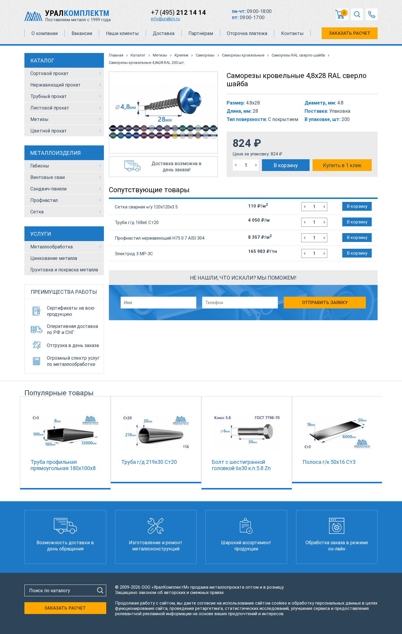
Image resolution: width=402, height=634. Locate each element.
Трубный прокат (48, 96)
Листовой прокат (49, 108)
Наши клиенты (122, 33)
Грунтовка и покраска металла (64, 270)
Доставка (164, 33)
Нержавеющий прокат (55, 85)
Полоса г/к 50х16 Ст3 (329, 462)
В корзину (286, 165)
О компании (44, 33)
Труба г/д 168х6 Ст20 (137, 222)
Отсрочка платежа (247, 33)
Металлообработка (51, 247)
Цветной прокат (48, 131)
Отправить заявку (325, 302)
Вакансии (82, 33)
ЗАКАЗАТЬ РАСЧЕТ (350, 33)
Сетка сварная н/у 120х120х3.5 (146, 207)
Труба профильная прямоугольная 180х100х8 (63, 465)
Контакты (292, 33)
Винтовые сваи (47, 177)
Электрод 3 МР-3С (134, 253)
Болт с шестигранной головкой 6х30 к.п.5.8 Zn (241, 465)
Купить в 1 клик (342, 165)
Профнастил (44, 200)
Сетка (37, 212)
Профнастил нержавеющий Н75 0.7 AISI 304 (159, 238)
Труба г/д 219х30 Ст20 (149, 462)
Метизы (39, 119)
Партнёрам (200, 33)
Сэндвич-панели (48, 189)
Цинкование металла (53, 258)
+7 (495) (178, 12)
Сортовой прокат (49, 73)
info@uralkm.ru (165, 18)
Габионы (39, 166)
